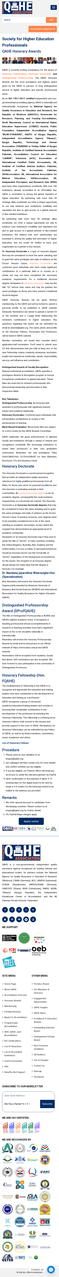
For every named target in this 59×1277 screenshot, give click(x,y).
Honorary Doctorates (40, 74)
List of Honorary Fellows (15, 743)
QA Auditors (39, 1054)
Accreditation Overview (15, 995)
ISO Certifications (12, 1041)
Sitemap (38, 1071)
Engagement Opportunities (40, 1000)
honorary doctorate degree (32, 493)
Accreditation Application (42, 29)
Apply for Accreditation (15, 1017)
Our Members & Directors (41, 991)
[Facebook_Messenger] (51, 1269)
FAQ (6, 1066)
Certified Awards (12, 1011)
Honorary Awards (12, 1000)
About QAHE (10, 989)
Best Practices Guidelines (41, 1047)
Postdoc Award (41, 984)
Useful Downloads (13, 1061)
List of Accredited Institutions (13, 1054)
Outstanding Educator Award (44, 1029)
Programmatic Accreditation (11, 1025)
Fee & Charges (41, 1060)
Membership (10, 1006)
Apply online (31, 821)
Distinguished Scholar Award (44, 1038)
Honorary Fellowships (14, 74)
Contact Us (39, 1065)
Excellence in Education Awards (45, 1020)
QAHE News (40, 1013)
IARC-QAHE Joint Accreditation (12, 1034)
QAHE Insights (41, 1007)
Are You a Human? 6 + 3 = (17, 1104)
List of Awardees (12, 1046)
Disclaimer (39, 1077)
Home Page (10, 984)
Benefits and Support (14, 1072)
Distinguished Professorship (17, 78)
